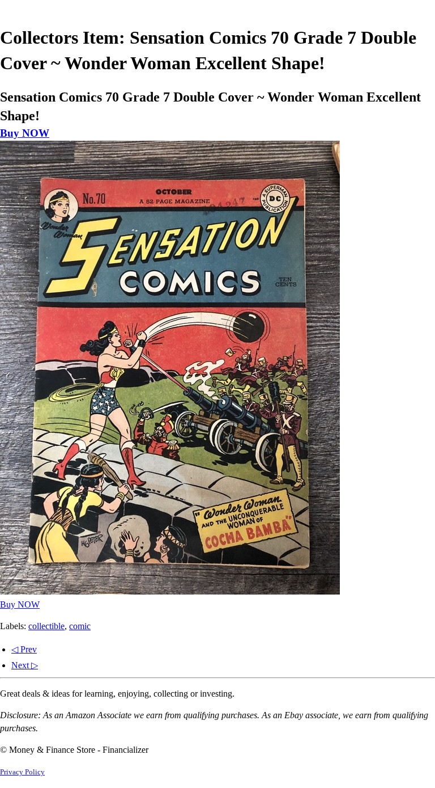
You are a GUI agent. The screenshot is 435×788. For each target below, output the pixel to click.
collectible (46, 626)
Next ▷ (24, 665)
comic (80, 626)
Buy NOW (24, 133)
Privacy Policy (22, 772)
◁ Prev (24, 649)
